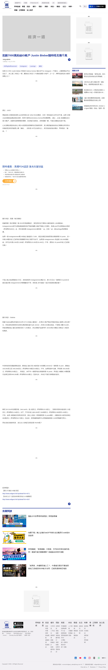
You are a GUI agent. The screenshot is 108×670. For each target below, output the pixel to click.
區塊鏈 (70, 633)
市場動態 (63, 626)
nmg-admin (6, 59)
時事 (70, 6)
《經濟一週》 (27, 635)
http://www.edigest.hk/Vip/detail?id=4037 (16, 499)
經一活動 (63, 647)
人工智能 (70, 627)
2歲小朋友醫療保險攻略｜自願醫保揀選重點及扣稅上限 (94, 99)
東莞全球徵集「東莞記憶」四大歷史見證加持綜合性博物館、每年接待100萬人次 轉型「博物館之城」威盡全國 (94, 75)
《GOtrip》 (9, 633)
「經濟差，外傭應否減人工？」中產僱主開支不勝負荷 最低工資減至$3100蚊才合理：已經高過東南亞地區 (48, 567)
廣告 (40, 66)
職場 (58, 6)
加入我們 (30, 10)
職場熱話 (76, 636)
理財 (40, 6)
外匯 (46, 630)
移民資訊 (86, 636)
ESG (62, 637)
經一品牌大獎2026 (64, 643)
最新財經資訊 (62, 3)
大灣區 (63, 640)
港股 (46, 626)
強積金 (58, 635)
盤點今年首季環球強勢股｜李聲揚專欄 (42, 516)
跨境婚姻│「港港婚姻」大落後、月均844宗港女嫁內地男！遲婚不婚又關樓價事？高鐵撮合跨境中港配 (48, 550)
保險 (57, 630)
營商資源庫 (64, 635)
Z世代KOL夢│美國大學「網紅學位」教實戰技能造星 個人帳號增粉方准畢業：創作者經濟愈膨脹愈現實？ (94, 83)
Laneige (33, 66)
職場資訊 (76, 632)
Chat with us (84, 667)
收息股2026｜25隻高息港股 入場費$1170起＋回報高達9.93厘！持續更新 (94, 91)
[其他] (69, 59)
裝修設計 (53, 643)
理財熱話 (58, 650)
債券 (46, 633)
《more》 (4, 635)
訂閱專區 (22, 10)
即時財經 (17, 6)
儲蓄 (57, 633)
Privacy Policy (102, 667)
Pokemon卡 (34, 3)
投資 (28, 6)
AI (53, 3)
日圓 (25, 3)
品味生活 (81, 627)
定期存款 (58, 627)
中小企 (63, 630)
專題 (23, 6)
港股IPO (17, 3)
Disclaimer (93, 667)
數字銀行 (58, 639)
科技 (52, 6)
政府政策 (86, 627)
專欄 (15, 10)
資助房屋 (53, 636)
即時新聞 (86, 641)
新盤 (52, 640)
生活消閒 (81, 632)
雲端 (69, 635)
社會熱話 (5, 61)
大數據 (70, 630)
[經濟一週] (6, 5)
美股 (46, 628)
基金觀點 (47, 636)
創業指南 (63, 633)
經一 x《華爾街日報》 (98, 6)
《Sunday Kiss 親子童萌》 (15, 635)
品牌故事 (63, 628)
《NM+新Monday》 (18, 633)
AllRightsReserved (10, 66)
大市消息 (53, 627)
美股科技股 (45, 3)
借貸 (57, 642)
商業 (46, 6)
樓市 (34, 6)
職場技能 (76, 627)
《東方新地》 (27, 633)
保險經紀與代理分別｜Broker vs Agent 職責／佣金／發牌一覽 (94, 107)
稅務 (57, 644)
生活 (64, 6)
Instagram (23, 66)
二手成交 (53, 632)
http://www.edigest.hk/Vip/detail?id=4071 (16, 493)
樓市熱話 (53, 650)
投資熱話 (47, 646)
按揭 (52, 647)
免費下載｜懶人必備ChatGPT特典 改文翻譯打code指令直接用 (49, 534)
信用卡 (58, 647)
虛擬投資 (47, 641)
